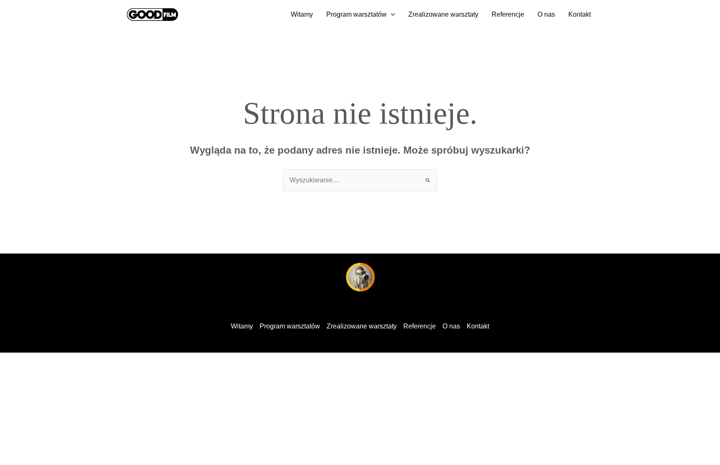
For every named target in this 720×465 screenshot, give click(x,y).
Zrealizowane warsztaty (443, 14)
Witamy (302, 14)
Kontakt (579, 14)
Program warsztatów (356, 14)
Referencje (508, 14)
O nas (546, 14)
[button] (391, 14)
